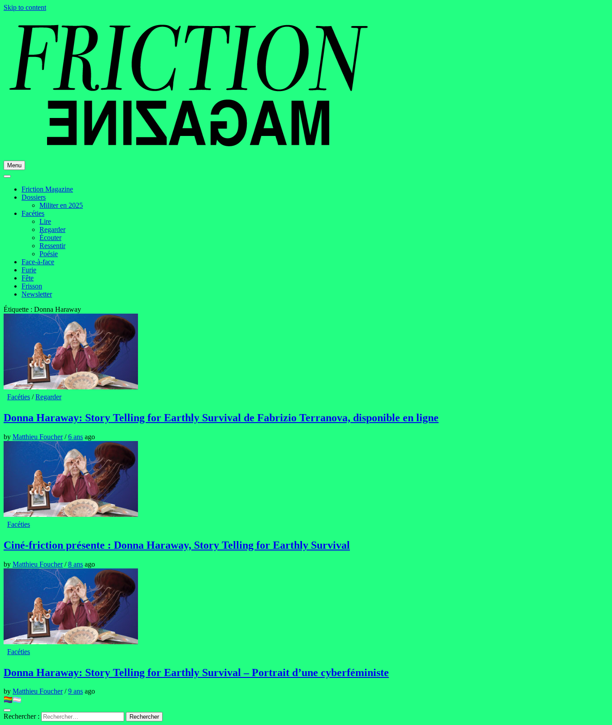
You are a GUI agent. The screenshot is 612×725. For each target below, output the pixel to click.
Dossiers (34, 197)
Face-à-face (38, 262)
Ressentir (52, 245)
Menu (14, 165)
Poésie (48, 254)
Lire (45, 221)
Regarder (52, 229)
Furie (29, 270)
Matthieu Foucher (38, 437)
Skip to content (25, 7)
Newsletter (37, 294)
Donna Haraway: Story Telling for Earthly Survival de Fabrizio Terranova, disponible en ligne (221, 418)
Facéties (33, 213)
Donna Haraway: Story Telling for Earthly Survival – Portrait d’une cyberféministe (196, 672)
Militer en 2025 (61, 205)
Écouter (50, 237)
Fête (28, 278)
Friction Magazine (47, 189)
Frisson (32, 286)
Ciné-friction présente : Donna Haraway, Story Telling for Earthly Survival (177, 545)
